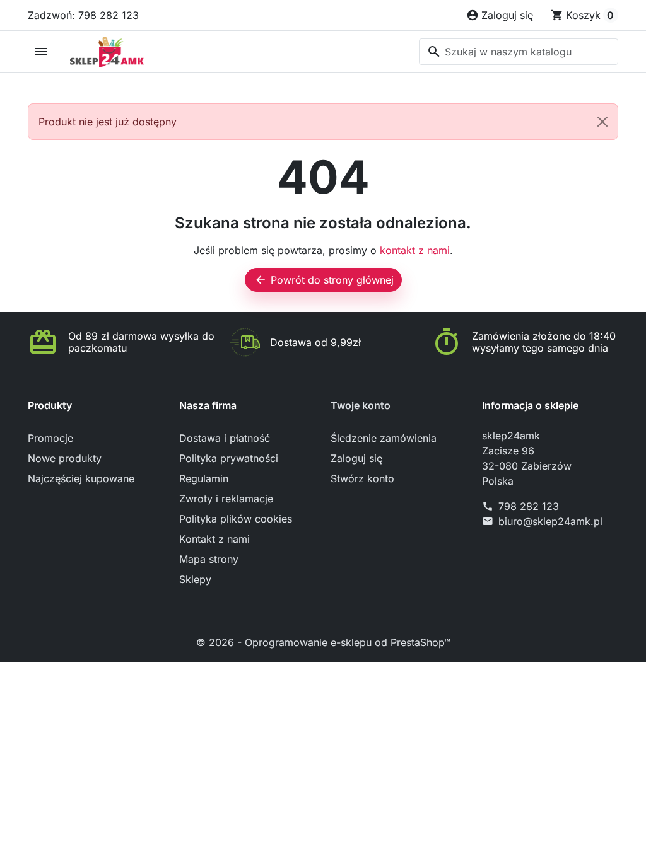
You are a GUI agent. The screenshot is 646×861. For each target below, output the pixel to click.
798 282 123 (528, 506)
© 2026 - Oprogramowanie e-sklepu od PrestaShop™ (323, 642)
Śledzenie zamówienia (384, 438)
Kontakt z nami (214, 539)
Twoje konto (361, 405)
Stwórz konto (362, 478)
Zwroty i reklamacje (226, 498)
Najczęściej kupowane (81, 478)
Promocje (50, 438)
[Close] (602, 121)
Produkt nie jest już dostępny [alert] (107, 121)
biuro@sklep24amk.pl (550, 521)
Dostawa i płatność (224, 438)
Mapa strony (208, 559)
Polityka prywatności (228, 458)
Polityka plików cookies (235, 518)
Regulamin (203, 478)
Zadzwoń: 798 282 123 (83, 15)
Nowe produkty (65, 458)
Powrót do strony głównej (324, 280)
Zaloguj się (356, 458)
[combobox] (518, 51)
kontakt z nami (415, 250)
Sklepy (195, 579)
